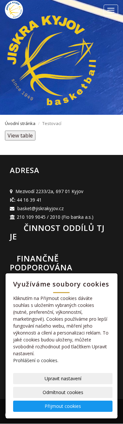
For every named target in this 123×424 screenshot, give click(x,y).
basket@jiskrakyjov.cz (40, 208)
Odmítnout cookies (63, 392)
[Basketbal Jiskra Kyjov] (33, 10)
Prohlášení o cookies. (35, 360)
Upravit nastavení (63, 378)
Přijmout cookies (63, 406)
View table (20, 135)
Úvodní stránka (20, 123)
